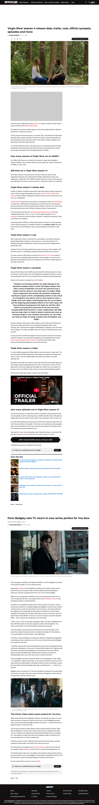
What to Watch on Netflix (52, 2)
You (17, 778)
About (12, 791)
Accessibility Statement (17, 796)
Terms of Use (50, 793)
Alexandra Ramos (15, 524)
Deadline (21, 588)
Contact (48, 791)
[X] (89, 2)
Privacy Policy (35, 793)
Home (12, 504)
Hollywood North (16, 201)
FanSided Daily (82, 791)
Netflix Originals (23, 2)
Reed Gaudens (14, 35)
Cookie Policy (67, 793)
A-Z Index (34, 796)
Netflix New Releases (37, 2)
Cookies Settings (51, 796)
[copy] (20, 39)
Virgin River (19, 504)
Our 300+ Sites (67, 791)
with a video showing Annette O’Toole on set (24, 340)
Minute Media (11, 800)
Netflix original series (30, 126)
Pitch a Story (14, 793)
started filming (57, 201)
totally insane (27, 749)
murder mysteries (39, 747)
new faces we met (47, 255)
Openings (34, 791)
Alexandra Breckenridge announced (41, 212)
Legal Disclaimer (83, 793)
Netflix (37, 280)
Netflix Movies (65, 2)
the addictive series (50, 599)
